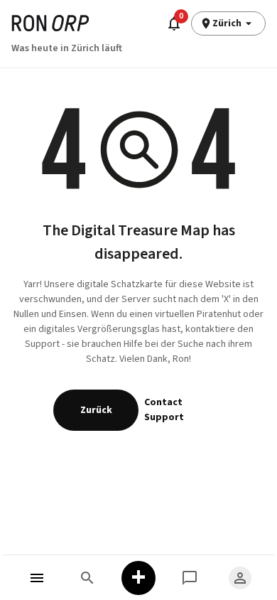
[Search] (88, 577)
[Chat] (189, 577)
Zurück (96, 410)
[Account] (240, 577)
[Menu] (37, 577)
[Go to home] (50, 23)
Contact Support (164, 409)
